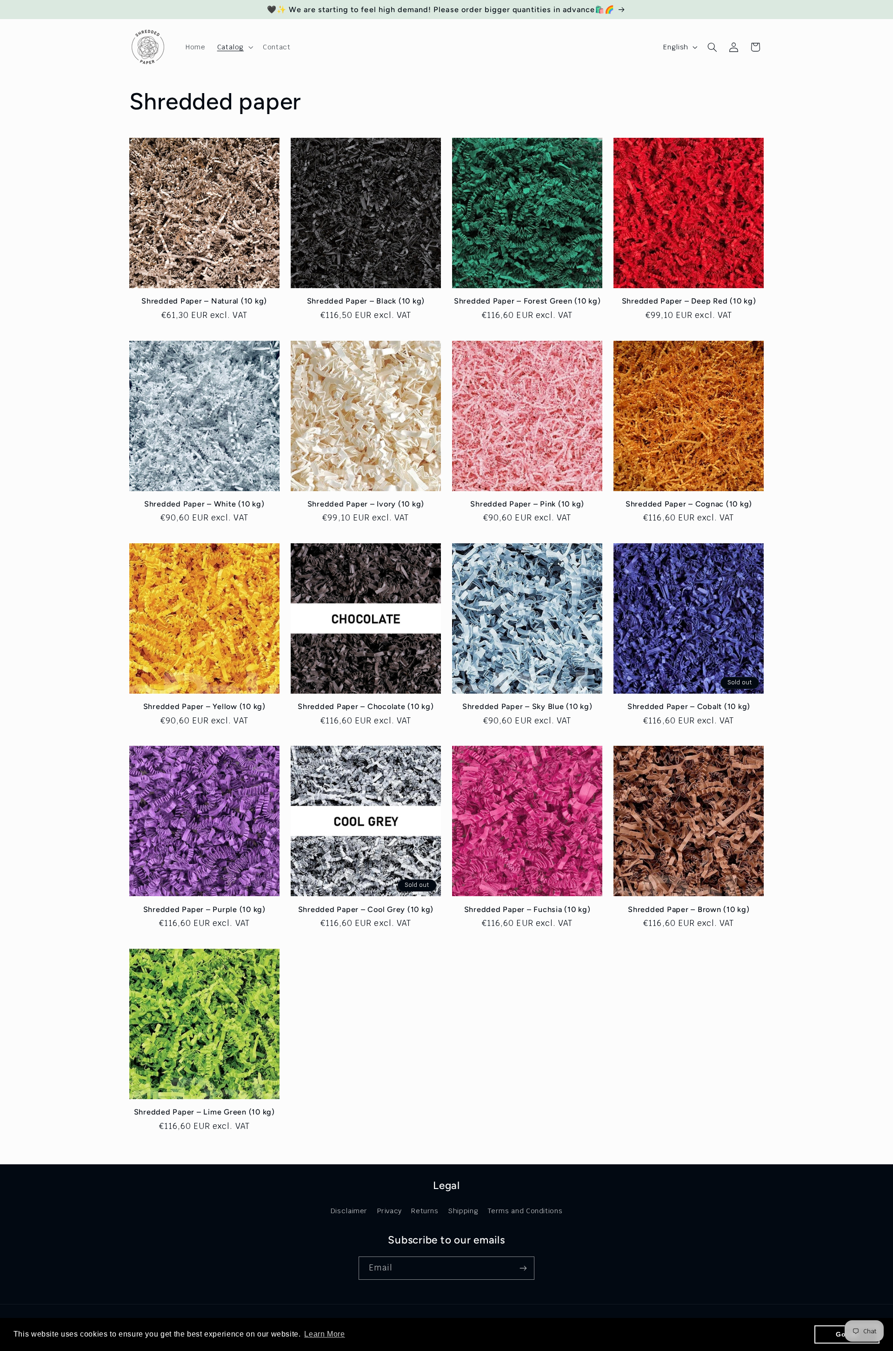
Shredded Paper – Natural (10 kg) (204, 301)
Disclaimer (349, 1210)
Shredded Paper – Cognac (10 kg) (689, 504)
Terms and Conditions (525, 1210)
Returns (424, 1210)
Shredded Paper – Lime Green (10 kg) (204, 1112)
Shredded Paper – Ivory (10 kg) (366, 504)
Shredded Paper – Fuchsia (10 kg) (527, 909)
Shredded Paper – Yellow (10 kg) (204, 706)
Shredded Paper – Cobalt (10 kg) (688, 706)
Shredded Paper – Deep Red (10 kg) (689, 301)
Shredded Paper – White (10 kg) (204, 504)
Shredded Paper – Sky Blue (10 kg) (527, 706)
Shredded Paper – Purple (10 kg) (204, 909)
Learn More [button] (324, 1334)
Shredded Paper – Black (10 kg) (366, 301)
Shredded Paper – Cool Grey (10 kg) (366, 909)
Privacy (389, 1210)
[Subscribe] (523, 1267)
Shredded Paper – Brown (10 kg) (689, 909)
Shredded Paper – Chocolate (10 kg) (366, 706)
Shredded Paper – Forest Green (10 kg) (527, 301)
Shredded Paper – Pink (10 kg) (527, 504)
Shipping (463, 1210)
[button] (234, 47)
